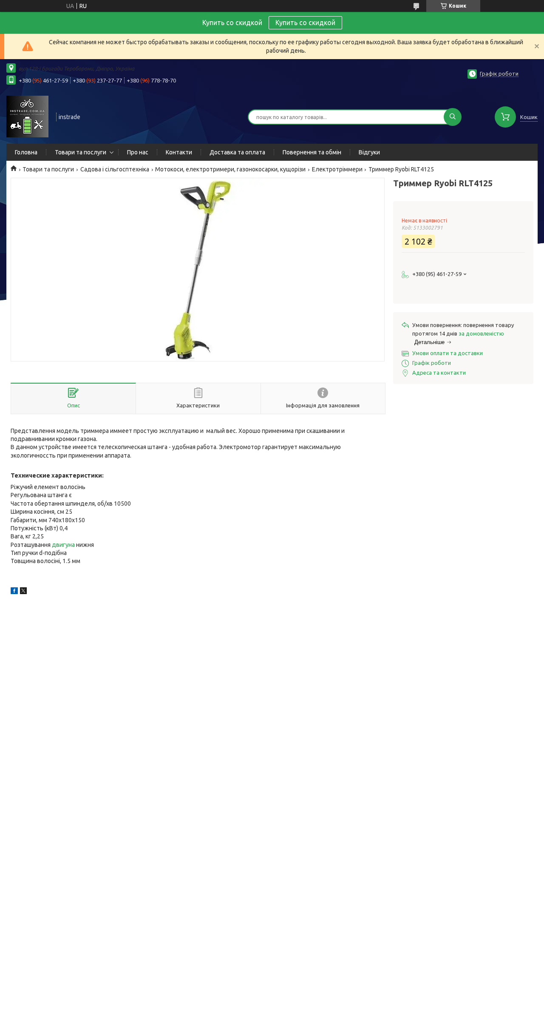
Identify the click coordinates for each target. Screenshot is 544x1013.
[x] (23, 592)
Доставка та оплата (237, 152)
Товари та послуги (80, 152)
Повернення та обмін (312, 152)
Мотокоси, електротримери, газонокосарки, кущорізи (230, 169)
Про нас (137, 152)
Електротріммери (337, 169)
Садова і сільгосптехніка (114, 169)
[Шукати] (453, 117)
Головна (26, 152)
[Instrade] (27, 116)
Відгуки (369, 152)
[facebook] (14, 592)
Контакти (179, 152)
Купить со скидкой (305, 22)
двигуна (63, 544)
